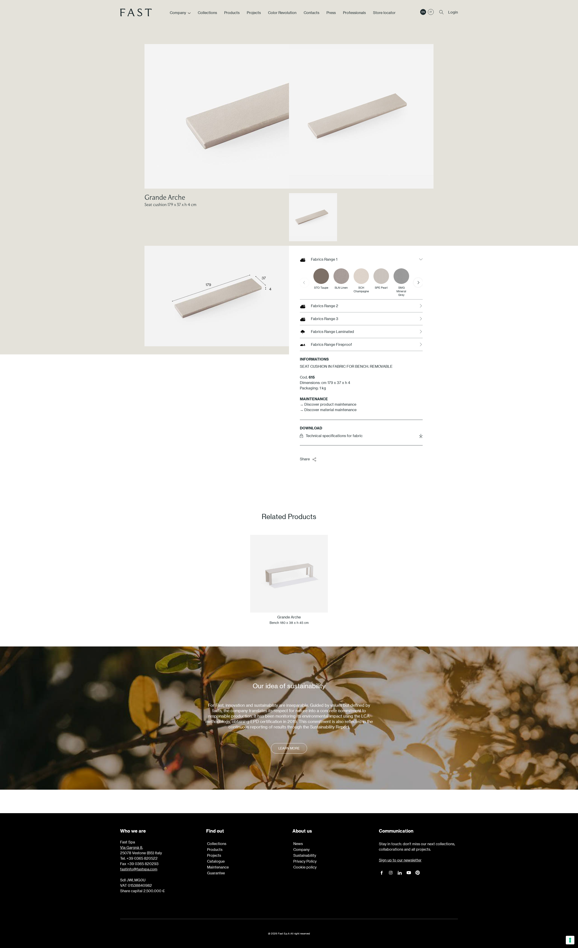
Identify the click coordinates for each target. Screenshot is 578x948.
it (431, 12)
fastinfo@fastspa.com (138, 869)
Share (305, 459)
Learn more (289, 748)
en (423, 12)
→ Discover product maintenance (328, 404)
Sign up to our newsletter (400, 860)
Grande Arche (164, 197)
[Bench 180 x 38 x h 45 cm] (289, 574)
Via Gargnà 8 (131, 847)
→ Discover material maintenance (328, 409)
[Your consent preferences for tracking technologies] (570, 940)
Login (453, 12)
